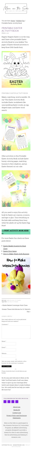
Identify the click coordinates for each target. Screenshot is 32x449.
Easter (13, 300)
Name (4, 341)
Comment (5, 324)
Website (4, 353)
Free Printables (18, 300)
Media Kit (16, 410)
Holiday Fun (9, 300)
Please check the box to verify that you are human (14, 372)
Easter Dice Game (10, 251)
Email (4, 347)
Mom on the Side (16, 8)
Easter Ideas (9, 301)
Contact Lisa (16, 413)
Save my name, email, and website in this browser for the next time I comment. (14, 362)
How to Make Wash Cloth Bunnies (16, 254)
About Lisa (16, 407)
